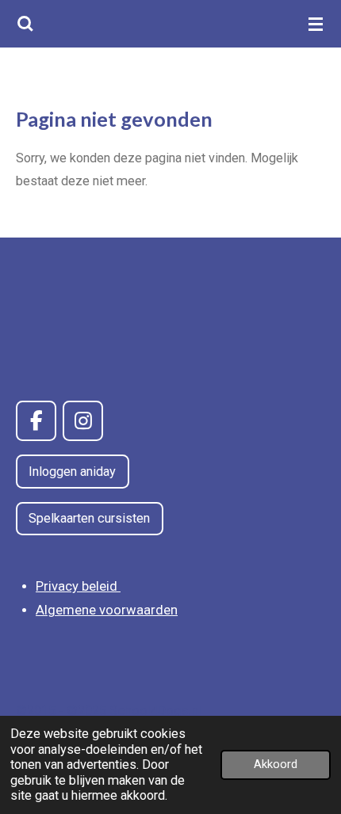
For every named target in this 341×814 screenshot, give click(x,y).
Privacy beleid (78, 586)
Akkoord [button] (275, 764)
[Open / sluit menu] (315, 24)
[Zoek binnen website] (25, 24)
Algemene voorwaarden (107, 610)
